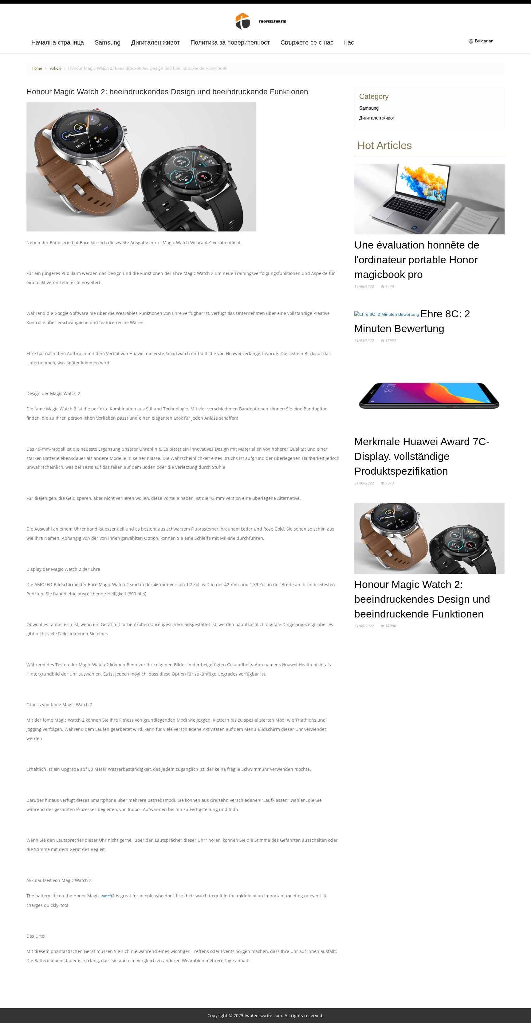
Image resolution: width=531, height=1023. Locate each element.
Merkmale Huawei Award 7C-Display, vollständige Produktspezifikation (422, 456)
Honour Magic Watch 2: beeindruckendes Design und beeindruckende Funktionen (422, 599)
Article (55, 68)
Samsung (107, 42)
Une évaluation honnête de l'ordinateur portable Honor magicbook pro (416, 259)
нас (349, 42)
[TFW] (265, 20)
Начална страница (57, 42)
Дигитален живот (155, 42)
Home (37, 68)
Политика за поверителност (230, 42)
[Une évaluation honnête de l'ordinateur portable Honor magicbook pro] (429, 200)
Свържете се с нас (307, 42)
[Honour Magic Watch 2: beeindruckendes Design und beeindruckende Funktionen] (429, 539)
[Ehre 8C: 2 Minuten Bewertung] (387, 315)
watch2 (108, 896)
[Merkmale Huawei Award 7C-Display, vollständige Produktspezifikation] (429, 397)
